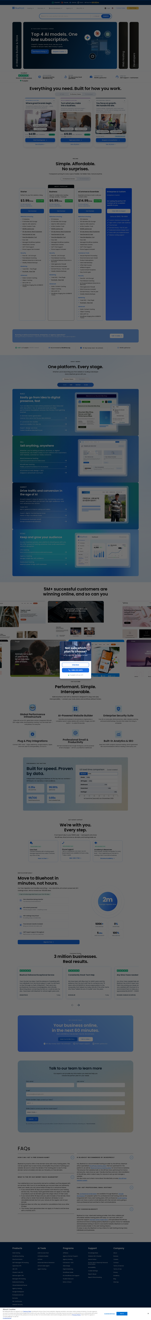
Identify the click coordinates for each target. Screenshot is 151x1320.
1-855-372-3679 (76, 670)
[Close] (148, 1313)
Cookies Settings (109, 1313)
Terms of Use (27, 1311)
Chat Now (75, 665)
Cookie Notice (7, 1318)
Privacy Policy (76, 1315)
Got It (122, 1313)
